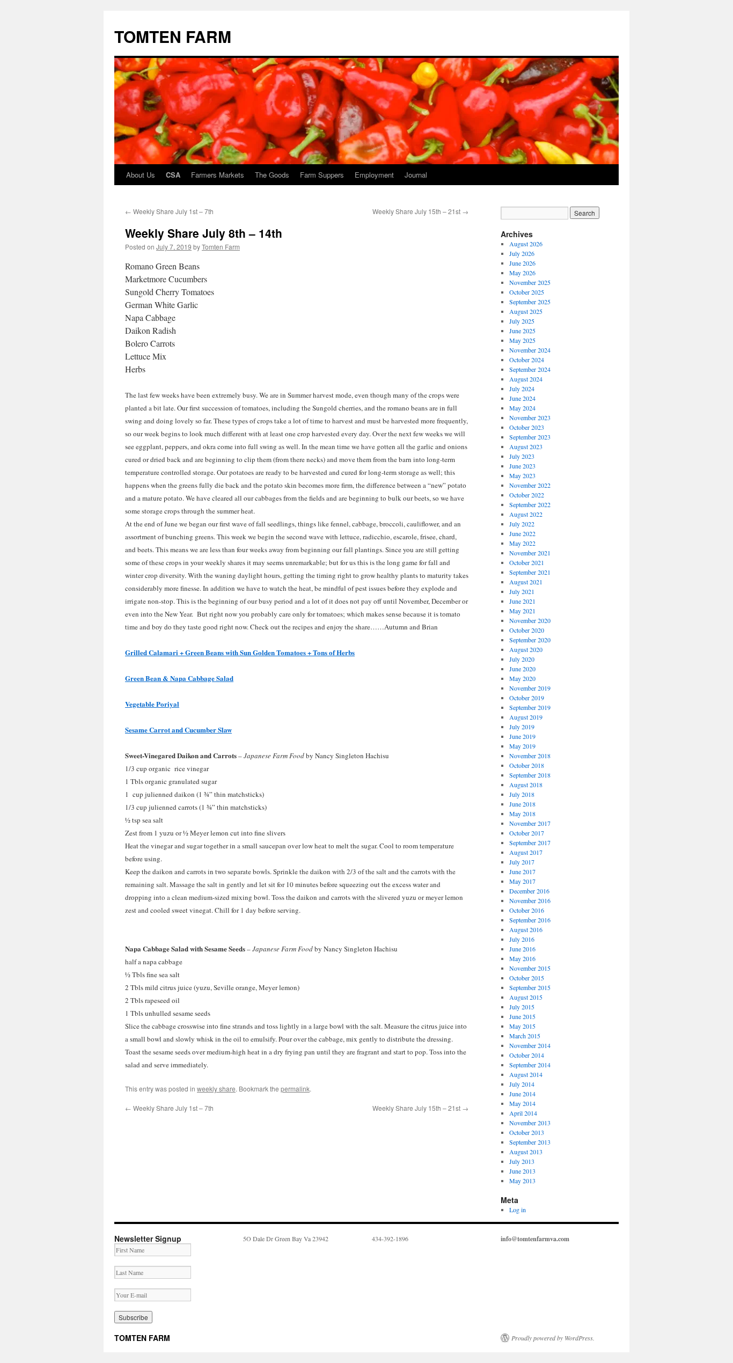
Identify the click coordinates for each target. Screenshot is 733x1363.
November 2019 (530, 688)
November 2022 (530, 485)
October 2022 (526, 494)
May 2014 (522, 1103)
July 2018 (521, 794)
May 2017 (522, 881)
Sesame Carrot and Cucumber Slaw (178, 729)
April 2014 (523, 1113)
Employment (374, 175)
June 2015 (522, 1016)
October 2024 (526, 359)
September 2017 (530, 842)
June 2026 (522, 263)
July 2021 (521, 591)
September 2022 (530, 504)
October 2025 (526, 292)
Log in (517, 1209)
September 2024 (530, 369)
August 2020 (526, 649)
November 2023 (530, 417)
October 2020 (526, 630)
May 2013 (522, 1180)
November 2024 (530, 350)
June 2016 (522, 948)
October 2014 (526, 1055)
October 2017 (526, 833)
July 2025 (521, 321)
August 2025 (526, 311)
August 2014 (526, 1074)
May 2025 (522, 340)
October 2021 (526, 562)
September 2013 (530, 1142)
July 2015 (521, 1006)
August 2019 (526, 717)
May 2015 (522, 1026)
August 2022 (526, 514)
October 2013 (526, 1132)
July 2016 (521, 939)
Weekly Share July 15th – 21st (420, 211)
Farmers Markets (217, 175)
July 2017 (521, 862)
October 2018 (526, 765)
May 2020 (522, 678)
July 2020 (521, 659)
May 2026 (522, 272)
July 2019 (521, 726)
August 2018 (526, 784)
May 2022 (522, 543)
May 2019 (522, 746)
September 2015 (530, 987)
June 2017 (522, 871)
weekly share (216, 1088)
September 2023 (530, 437)
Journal (416, 175)
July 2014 (521, 1084)
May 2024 (522, 408)
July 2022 (521, 523)
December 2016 (529, 890)
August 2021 (526, 581)
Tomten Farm (221, 246)
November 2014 (530, 1045)
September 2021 (530, 572)
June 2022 (522, 533)
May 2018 (522, 813)
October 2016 (526, 910)
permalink (295, 1088)
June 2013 (522, 1171)
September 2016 (530, 919)
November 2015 (530, 968)
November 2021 (530, 552)
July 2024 (521, 388)
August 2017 (526, 852)
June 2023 (522, 465)
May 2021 (522, 610)
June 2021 (522, 601)
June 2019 (522, 736)
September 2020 (530, 639)
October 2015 (526, 977)
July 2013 (521, 1161)
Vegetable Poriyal (152, 704)
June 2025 (522, 330)
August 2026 (526, 243)
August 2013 (526, 1151)
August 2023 (526, 446)
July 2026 (521, 253)
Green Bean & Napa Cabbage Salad (179, 678)
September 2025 (530, 301)
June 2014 (522, 1093)
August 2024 (526, 379)
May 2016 (522, 958)
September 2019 (530, 707)
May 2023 (522, 475)
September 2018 (530, 775)
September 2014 (530, 1064)
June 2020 (522, 668)
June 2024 (522, 398)
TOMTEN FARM (172, 36)
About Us (140, 175)
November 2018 (530, 755)
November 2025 (530, 282)
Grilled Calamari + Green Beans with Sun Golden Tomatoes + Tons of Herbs (240, 652)
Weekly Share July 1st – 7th (169, 211)
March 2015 (524, 1035)
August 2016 (526, 929)
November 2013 (530, 1122)
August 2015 (526, 997)
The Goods (272, 175)
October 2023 (526, 427)
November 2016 (530, 900)
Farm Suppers (322, 175)
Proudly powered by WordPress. (553, 1337)
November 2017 (530, 823)
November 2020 (530, 620)
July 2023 (521, 456)
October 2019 (526, 697)
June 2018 (522, 804)
